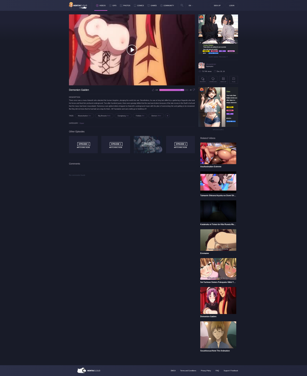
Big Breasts (104, 116)
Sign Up (217, 5)
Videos (102, 5)
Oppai (82, 123)
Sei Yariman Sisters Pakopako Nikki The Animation (218, 282)
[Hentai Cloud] (78, 5)
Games (154, 5)
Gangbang (123, 116)
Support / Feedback (231, 371)
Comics (140, 5)
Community (169, 5)
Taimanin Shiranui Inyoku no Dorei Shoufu (218, 195)
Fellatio (140, 116)
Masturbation (84, 116)
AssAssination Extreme (210, 167)
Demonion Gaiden (208, 316)
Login (231, 5)
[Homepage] (88, 370)
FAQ (217, 371)
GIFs (114, 5)
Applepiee (209, 66)
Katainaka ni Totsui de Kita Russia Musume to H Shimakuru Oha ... (218, 224)
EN (190, 5)
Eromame (204, 253)
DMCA (173, 371)
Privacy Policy (206, 371)
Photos (126, 5)
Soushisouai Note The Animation (215, 351)
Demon (156, 116)
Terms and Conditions (188, 371)
